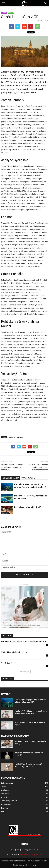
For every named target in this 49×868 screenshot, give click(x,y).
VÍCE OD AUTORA (28, 478)
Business (4, 808)
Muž (3, 811)
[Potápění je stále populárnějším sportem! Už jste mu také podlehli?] (7, 487)
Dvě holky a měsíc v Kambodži (27, 507)
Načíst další (24, 671)
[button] (45, 3)
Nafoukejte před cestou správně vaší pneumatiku (23, 641)
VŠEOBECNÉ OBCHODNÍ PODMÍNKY (13, 861)
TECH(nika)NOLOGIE (9, 801)
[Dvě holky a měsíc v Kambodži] (7, 510)
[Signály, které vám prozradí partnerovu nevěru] (7, 725)
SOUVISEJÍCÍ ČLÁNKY (11, 478)
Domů (3, 9)
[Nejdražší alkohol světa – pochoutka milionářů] (7, 756)
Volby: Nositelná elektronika (14, 652)
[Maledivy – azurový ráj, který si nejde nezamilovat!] (7, 498)
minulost (20, 437)
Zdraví (3, 786)
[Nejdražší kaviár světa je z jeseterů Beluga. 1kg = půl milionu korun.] (7, 767)
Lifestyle (4, 12)
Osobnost (5, 790)
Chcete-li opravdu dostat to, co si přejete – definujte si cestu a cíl (12, 467)
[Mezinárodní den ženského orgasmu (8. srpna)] (7, 744)
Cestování (11, 12)
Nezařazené (6, 804)
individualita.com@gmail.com (31, 854)
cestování (11, 437)
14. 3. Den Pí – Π (8, 663)
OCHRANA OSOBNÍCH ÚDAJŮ (37, 861)
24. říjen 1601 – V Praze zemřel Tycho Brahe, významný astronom (38, 467)
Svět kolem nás (7, 783)
